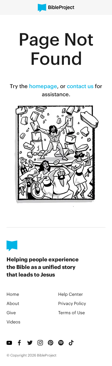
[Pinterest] (51, 342)
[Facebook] (20, 342)
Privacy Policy (72, 303)
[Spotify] (61, 342)
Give (11, 312)
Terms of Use (71, 312)
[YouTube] (10, 342)
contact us (80, 86)
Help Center (70, 294)
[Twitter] (30, 342)
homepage (43, 86)
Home (13, 294)
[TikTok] (71, 342)
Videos (13, 321)
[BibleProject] (56, 8)
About (13, 303)
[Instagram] (40, 342)
